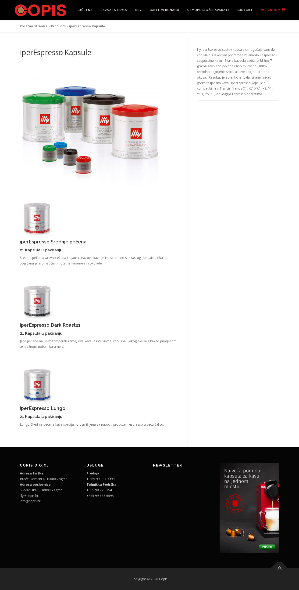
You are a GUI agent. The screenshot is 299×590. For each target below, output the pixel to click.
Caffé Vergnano (164, 10)
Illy (138, 10)
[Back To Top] (279, 568)
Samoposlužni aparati (208, 10)
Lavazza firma (114, 10)
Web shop (270, 10)
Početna (85, 10)
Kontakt (245, 10)
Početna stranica (34, 26)
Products (58, 26)
